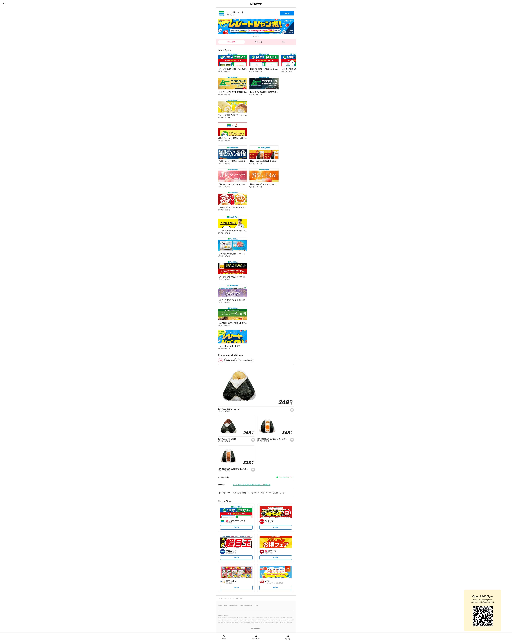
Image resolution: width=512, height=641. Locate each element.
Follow (286, 13)
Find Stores (256, 638)
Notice (220, 605)
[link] (221, 13)
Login (256, 605)
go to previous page (4, 3)
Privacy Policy (233, 605)
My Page (288, 638)
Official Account (285, 477)
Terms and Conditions (246, 605)
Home (224, 638)
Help (225, 605)
